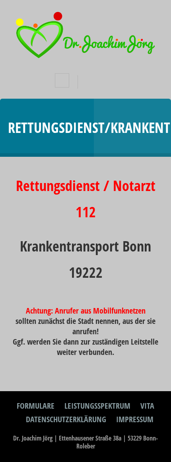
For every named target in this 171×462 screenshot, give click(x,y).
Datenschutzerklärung (66, 419)
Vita (147, 405)
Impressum (135, 419)
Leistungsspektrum (97, 405)
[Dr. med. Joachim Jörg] (85, 56)
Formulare (35, 405)
